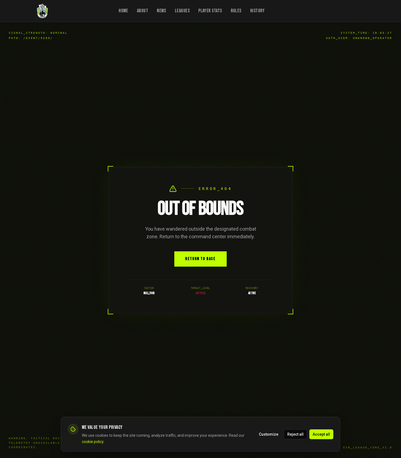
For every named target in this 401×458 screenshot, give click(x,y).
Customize (268, 434)
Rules (236, 11)
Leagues (182, 11)
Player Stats (210, 11)
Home (123, 11)
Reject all (295, 434)
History (257, 11)
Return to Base (200, 258)
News (161, 11)
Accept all (321, 434)
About (142, 11)
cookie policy (92, 441)
